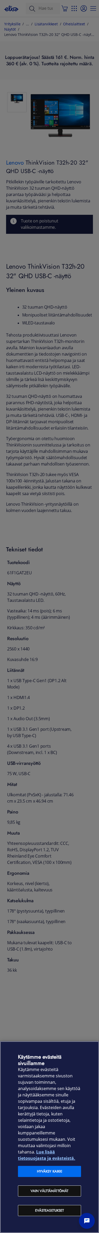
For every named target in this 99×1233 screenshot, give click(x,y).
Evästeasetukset (49, 1210)
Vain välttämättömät (49, 1190)
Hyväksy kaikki (49, 1171)
